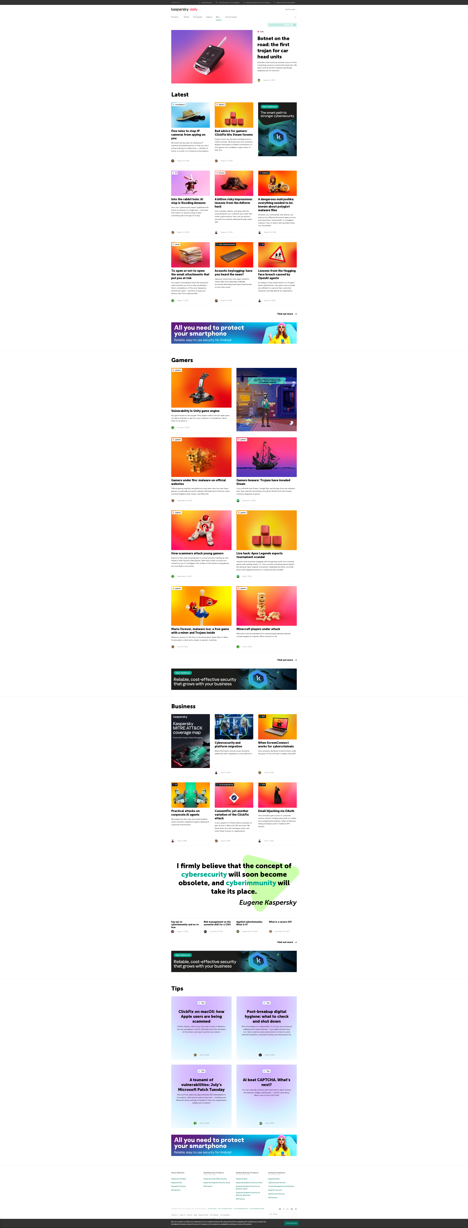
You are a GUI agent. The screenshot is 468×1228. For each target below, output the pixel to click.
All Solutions (175, 1190)
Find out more (285, 314)
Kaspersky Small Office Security (215, 1179)
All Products (208, 1186)
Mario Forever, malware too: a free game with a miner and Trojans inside (200, 630)
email (177, 244)
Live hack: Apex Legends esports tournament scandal (259, 555)
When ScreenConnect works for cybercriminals (276, 744)
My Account (290, 9)
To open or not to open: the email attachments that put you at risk (190, 274)
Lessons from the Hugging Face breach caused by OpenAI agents (277, 274)
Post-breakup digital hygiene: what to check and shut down (267, 1016)
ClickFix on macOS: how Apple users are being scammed (201, 1016)
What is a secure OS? (280, 922)
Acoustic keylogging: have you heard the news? (233, 272)
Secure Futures (231, 17)
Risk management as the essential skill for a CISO (217, 923)
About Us (182, 1215)
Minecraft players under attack (258, 629)
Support (209, 17)
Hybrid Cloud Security (276, 1194)
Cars (262, 32)
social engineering (225, 785)
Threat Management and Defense (281, 1186)
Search (294, 25)
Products (174, 17)
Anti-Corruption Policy (225, 1208)
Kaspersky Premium (178, 1186)
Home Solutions (177, 1173)
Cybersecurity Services (276, 1183)
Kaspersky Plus (176, 1183)
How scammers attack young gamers (197, 553)
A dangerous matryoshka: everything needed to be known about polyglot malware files (276, 204)
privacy (221, 173)
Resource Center (203, 1215)
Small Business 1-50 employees (229, 2)
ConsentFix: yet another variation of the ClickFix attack (232, 814)
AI (176, 173)
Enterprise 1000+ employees (285, 2)
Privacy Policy (212, 1208)
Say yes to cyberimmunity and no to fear (185, 925)
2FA (263, 785)
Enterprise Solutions (276, 1173)
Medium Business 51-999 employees (258, 2)
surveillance (180, 105)
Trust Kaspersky (225, 1215)
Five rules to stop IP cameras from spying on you (188, 134)
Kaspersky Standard (178, 1179)
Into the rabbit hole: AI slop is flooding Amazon (188, 201)
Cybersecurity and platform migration (228, 744)
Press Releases (214, 1215)
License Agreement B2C (241, 1208)
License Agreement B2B (257, 1208)
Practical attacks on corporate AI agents (185, 812)
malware (265, 173)
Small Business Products (214, 1173)
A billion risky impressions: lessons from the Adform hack (234, 202)
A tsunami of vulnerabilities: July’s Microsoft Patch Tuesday (201, 1085)
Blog (217, 17)
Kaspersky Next (241, 1179)
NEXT (220, 716)
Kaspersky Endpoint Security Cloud (217, 1183)
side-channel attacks (226, 244)
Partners (189, 1215)
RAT (263, 716)
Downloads (197, 17)
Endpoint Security (275, 1190)
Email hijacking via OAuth (276, 811)
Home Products (207, 2)
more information (245, 1224)
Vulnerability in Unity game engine (195, 411)
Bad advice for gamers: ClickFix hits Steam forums (234, 132)
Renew (186, 17)
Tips (203, 1003)
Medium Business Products (247, 1173)
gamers (221, 105)
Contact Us (174, 1215)
